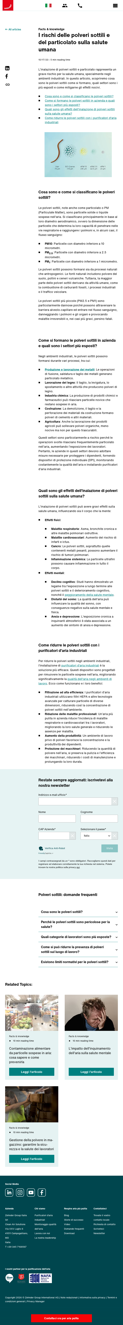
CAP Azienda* (47, 829)
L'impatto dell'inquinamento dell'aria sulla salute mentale (90, 1050)
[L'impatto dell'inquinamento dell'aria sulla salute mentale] (91, 1013)
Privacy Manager (36, 1301)
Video (67, 1224)
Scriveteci (99, 1228)
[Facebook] (7, 76)
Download (69, 1233)
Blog (66, 1215)
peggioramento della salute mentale (89, 595)
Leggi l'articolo (31, 1072)
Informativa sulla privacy (92, 1297)
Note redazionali (69, 1297)
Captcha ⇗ (45, 853)
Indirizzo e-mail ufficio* (52, 795)
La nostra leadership (45, 1237)
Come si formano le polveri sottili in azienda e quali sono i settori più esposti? (80, 102)
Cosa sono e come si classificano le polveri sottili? (79, 96)
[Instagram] (21, 1195)
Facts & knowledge (51, 29)
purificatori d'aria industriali (80, 665)
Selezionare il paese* (93, 829)
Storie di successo (73, 1219)
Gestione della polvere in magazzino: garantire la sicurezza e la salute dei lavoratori (31, 1144)
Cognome (87, 812)
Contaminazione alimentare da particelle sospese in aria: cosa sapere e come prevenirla (30, 1055)
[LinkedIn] (7, 68)
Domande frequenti (74, 1228)
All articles (14, 29)
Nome (42, 812)
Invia (110, 848)
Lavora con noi (42, 1233)
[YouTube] (32, 1195)
